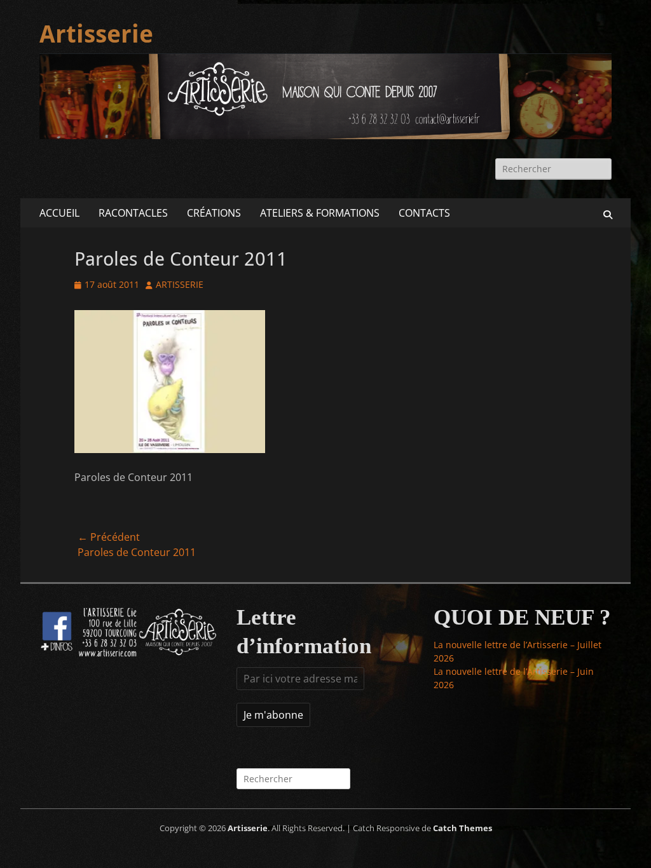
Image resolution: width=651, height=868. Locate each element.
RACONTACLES (133, 213)
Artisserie (96, 34)
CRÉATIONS (214, 213)
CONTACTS (424, 213)
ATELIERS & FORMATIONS (320, 213)
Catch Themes (462, 828)
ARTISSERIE (179, 284)
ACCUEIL (59, 213)
